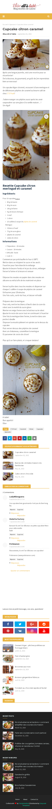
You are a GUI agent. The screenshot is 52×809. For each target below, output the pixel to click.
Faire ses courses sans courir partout (30, 733)
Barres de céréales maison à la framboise (28, 464)
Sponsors (12, 24)
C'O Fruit (10, 93)
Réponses (15, 513)
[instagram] (32, 630)
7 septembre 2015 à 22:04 (16, 522)
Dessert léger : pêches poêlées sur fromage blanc (30, 646)
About (25, 799)
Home (17, 799)
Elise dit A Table (9, 34)
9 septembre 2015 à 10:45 (16, 547)
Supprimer (20, 509)
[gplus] (32, 624)
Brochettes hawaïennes (25, 785)
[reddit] (44, 624)
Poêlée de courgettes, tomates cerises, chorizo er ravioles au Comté (32, 744)
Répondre (12, 509)
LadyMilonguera (16, 496)
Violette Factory (16, 519)
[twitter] (20, 624)
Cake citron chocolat (24, 474)
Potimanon (14, 544)
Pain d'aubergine (22, 656)
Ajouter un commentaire (20, 570)
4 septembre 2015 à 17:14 (16, 499)
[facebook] (8, 624)
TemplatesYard (24, 803)
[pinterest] (8, 630)
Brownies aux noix (23, 667)
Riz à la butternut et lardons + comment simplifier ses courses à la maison (32, 723)
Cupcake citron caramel (25, 452)
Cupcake (40, 429)
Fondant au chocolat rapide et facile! (31, 688)
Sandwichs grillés (22, 774)
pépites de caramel (30, 222)
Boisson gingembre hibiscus (27, 677)
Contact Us (34, 799)
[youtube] (44, 630)
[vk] (20, 630)
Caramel (23, 429)
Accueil (5, 24)
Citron (31, 429)
